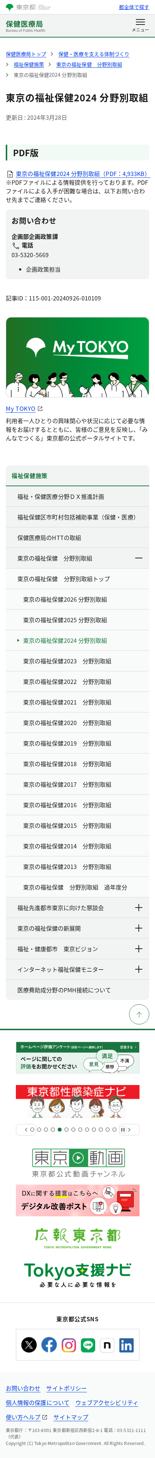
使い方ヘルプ (23, 1417)
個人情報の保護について (38, 1402)
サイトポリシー (66, 1388)
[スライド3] (46, 1130)
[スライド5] (60, 1130)
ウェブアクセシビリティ (106, 1402)
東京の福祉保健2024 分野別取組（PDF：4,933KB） (83, 173)
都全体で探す (134, 6)
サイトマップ (70, 1417)
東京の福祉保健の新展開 (49, 928)
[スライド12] (108, 1130)
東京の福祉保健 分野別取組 (54, 558)
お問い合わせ (23, 1388)
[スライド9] (87, 1130)
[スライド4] (53, 1130)
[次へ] (129, 1130)
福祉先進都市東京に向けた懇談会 (60, 907)
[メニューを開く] (140, 26)
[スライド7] (73, 1130)
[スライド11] (101, 1130)
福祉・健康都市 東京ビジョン (57, 948)
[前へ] (26, 1130)
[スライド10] (94, 1130)
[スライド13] (114, 1130)
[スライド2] (39, 1130)
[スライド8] (80, 1130)
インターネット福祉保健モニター (60, 969)
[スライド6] (66, 1130)
